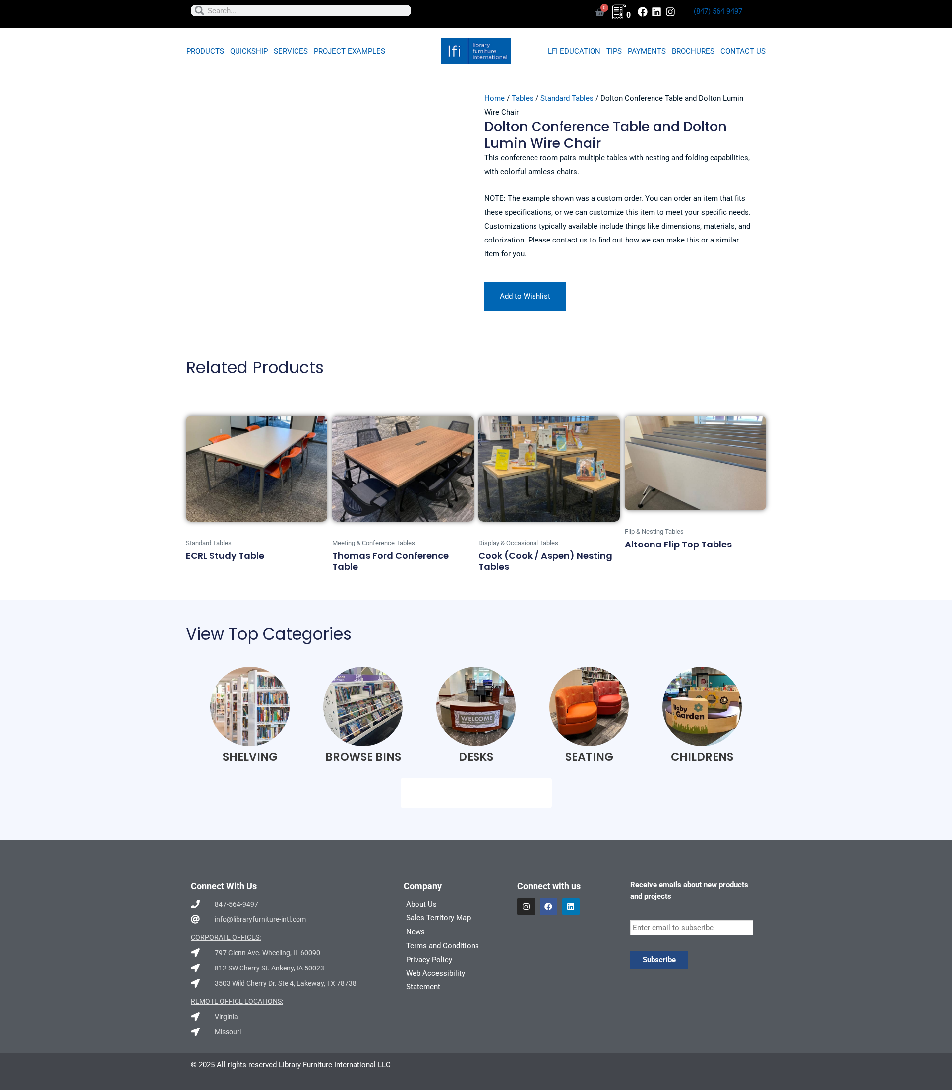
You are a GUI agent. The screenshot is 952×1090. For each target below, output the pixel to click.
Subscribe (659, 959)
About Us (421, 904)
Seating (589, 757)
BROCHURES (693, 51)
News (415, 931)
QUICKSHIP (249, 51)
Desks (476, 757)
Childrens (702, 757)
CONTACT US (743, 51)
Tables (523, 98)
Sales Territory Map (438, 917)
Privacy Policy (429, 959)
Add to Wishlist (525, 296)
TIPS (614, 51)
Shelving (250, 757)
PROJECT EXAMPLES (349, 51)
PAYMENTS (647, 51)
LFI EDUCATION (574, 51)
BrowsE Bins (363, 757)
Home (494, 98)
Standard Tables (567, 98)
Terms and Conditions (442, 945)
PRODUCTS (205, 51)
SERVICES (291, 51)
